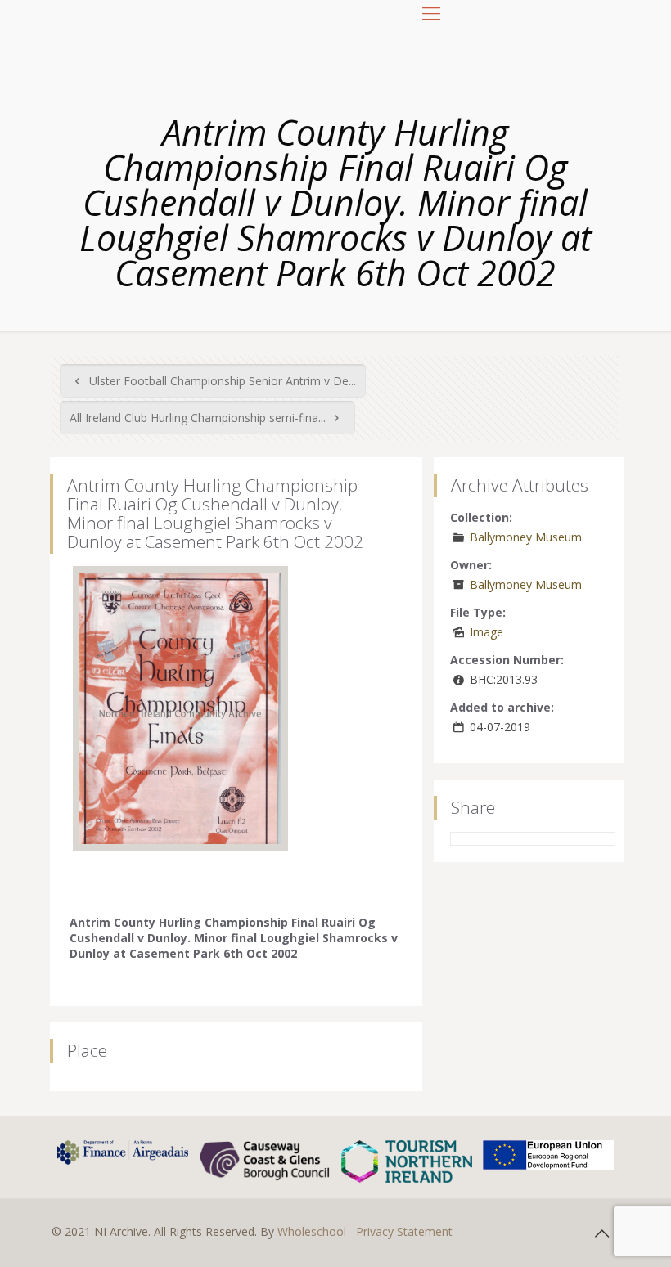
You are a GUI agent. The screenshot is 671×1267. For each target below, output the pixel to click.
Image (486, 632)
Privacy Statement (404, 1231)
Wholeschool (311, 1231)
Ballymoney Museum (526, 537)
